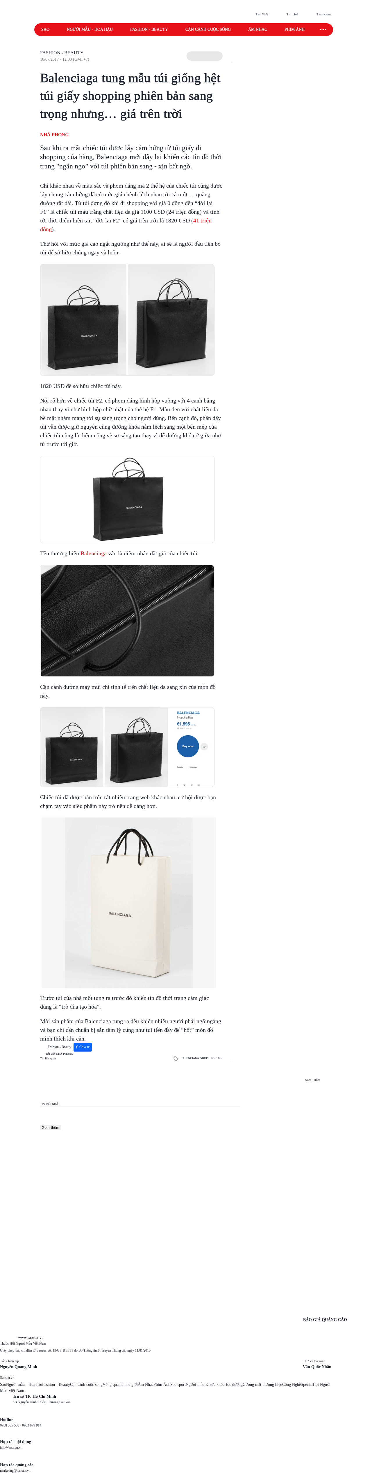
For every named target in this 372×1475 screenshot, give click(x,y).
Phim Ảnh (161, 1384)
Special (307, 1384)
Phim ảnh (295, 29)
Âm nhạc (257, 29)
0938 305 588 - (11, 1425)
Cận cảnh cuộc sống (208, 29)
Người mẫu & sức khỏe (205, 1384)
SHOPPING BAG (210, 1058)
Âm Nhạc (145, 1384)
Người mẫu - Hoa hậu (90, 29)
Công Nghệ (291, 1384)
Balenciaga (93, 553)
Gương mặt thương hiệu (262, 1384)
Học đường (233, 1384)
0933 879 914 (31, 1425)
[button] (205, 56)
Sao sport (178, 1384)
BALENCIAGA (189, 1058)
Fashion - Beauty (149, 29)
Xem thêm (50, 1127)
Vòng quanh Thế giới (120, 1384)
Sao (45, 29)
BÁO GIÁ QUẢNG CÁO (325, 1320)
